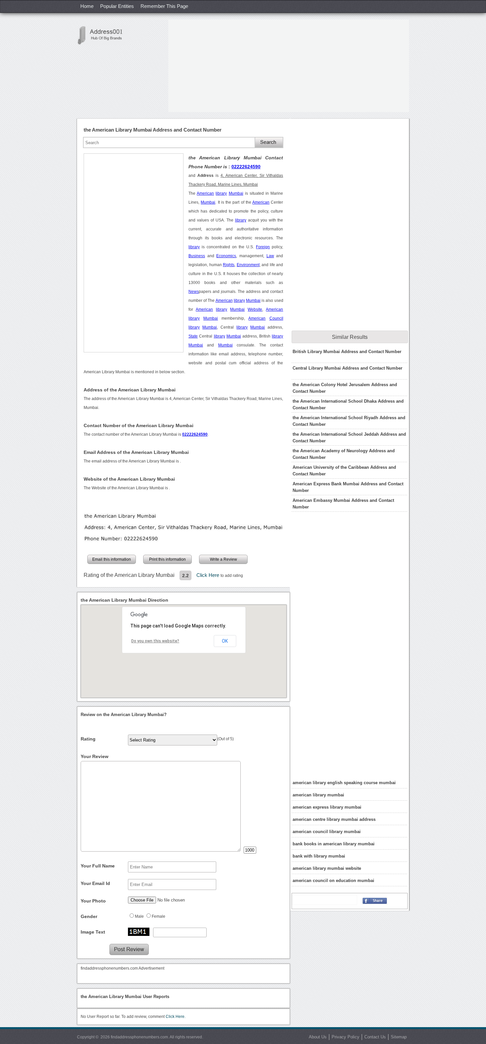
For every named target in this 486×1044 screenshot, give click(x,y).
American (205, 193)
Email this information (111, 559)
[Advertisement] (288, 66)
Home (87, 6)
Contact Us (375, 1036)
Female (158, 916)
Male (139, 916)
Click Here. (175, 1017)
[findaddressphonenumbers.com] (103, 35)
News (193, 292)
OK (225, 641)
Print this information (167, 559)
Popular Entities (117, 6)
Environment (248, 265)
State (193, 336)
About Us (318, 1036)
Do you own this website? (155, 641)
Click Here (208, 575)
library (221, 193)
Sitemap (399, 1036)
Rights (228, 265)
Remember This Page (164, 6)
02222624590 (246, 166)
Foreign (263, 247)
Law (270, 256)
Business (196, 256)
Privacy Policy (345, 1036)
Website (255, 309)
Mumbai (236, 193)
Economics (226, 256)
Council (276, 318)
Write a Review (223, 559)
